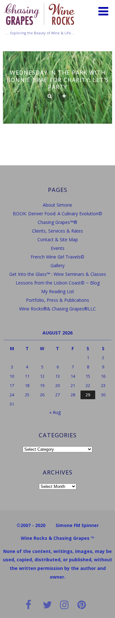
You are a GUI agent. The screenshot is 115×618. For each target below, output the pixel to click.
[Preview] (50, 96)
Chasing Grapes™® (57, 222)
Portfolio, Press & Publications (57, 300)
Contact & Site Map (57, 239)
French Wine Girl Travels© (57, 257)
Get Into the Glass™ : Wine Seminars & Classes (57, 274)
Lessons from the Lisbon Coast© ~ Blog (58, 283)
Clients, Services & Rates (57, 231)
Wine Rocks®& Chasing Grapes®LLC (57, 309)
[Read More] (64, 96)
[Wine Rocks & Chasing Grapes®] (39, 26)
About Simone (57, 205)
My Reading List (57, 291)
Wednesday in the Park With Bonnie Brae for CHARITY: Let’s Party (57, 80)
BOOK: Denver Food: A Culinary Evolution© (57, 213)
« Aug (55, 412)
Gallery (57, 265)
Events (58, 248)
